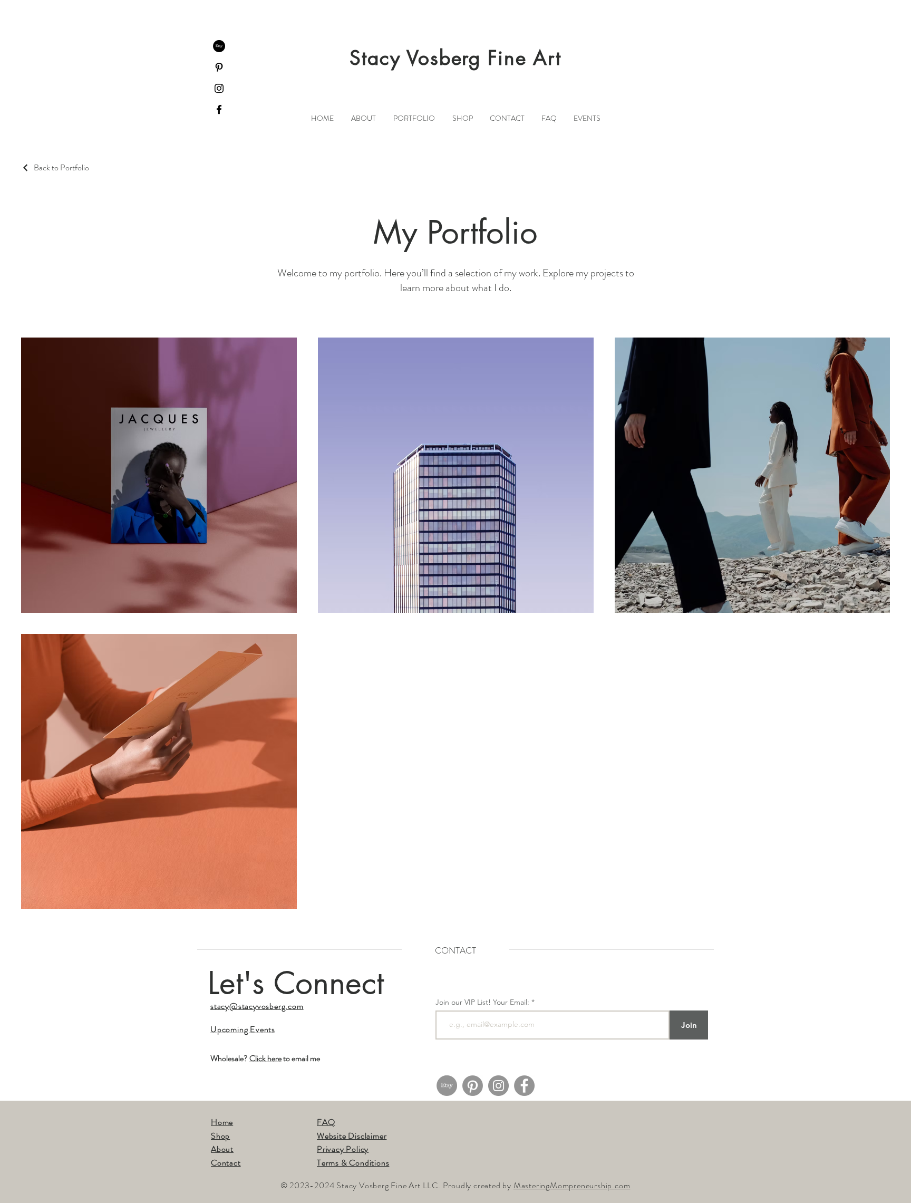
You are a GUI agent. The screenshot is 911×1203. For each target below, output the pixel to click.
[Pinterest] (219, 67)
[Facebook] (219, 109)
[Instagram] (219, 88)
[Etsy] (219, 46)
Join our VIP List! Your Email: (482, 1002)
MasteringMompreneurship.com (572, 1185)
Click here (265, 1058)
